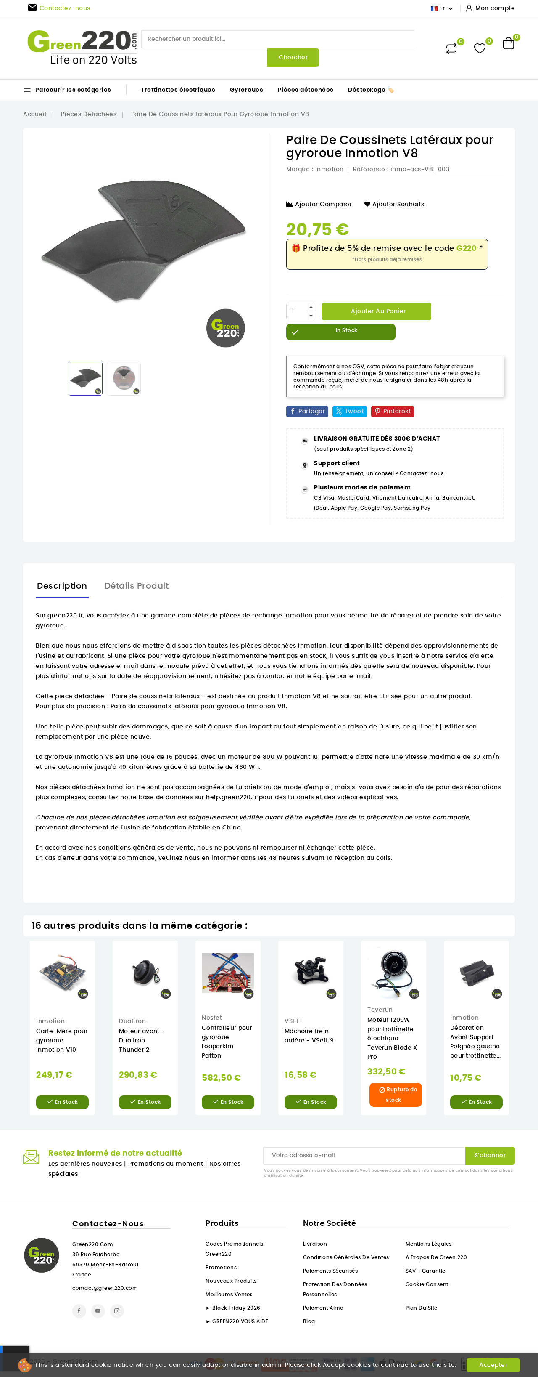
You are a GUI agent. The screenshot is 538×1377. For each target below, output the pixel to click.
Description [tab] (62, 586)
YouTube (98, 1311)
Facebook (79, 1311)
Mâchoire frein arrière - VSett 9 (309, 1036)
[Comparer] (451, 48)
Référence (369, 170)
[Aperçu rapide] (101, 955)
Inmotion (329, 170)
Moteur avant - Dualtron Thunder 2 (142, 1041)
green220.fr (65, 616)
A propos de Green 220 (436, 1257)
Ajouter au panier (377, 311)
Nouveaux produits (231, 1281)
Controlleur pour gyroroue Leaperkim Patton (227, 1042)
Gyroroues (247, 90)
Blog (309, 1321)
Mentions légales (429, 1244)
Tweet (354, 412)
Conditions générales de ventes (346, 1257)
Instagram (117, 1311)
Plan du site (422, 1308)
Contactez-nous (108, 1224)
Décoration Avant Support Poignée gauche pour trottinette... (475, 1042)
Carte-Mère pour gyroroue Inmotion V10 (62, 1041)
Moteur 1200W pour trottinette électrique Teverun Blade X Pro (392, 1038)
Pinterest (397, 412)
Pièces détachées (306, 90)
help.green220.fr (231, 797)
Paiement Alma (323, 1308)
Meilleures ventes (229, 1294)
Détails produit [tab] (137, 586)
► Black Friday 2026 (233, 1308)
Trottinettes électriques (178, 90)
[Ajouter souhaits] (101, 973)
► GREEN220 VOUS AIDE (237, 1321)
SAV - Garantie (426, 1270)
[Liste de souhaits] (479, 48)
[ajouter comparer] (101, 990)
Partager (311, 412)
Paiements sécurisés (330, 1270)
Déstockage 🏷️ (371, 90)
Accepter (493, 1365)
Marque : (299, 170)
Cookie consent (427, 1284)
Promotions (221, 1267)
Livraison (315, 1244)
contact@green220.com (104, 1288)
